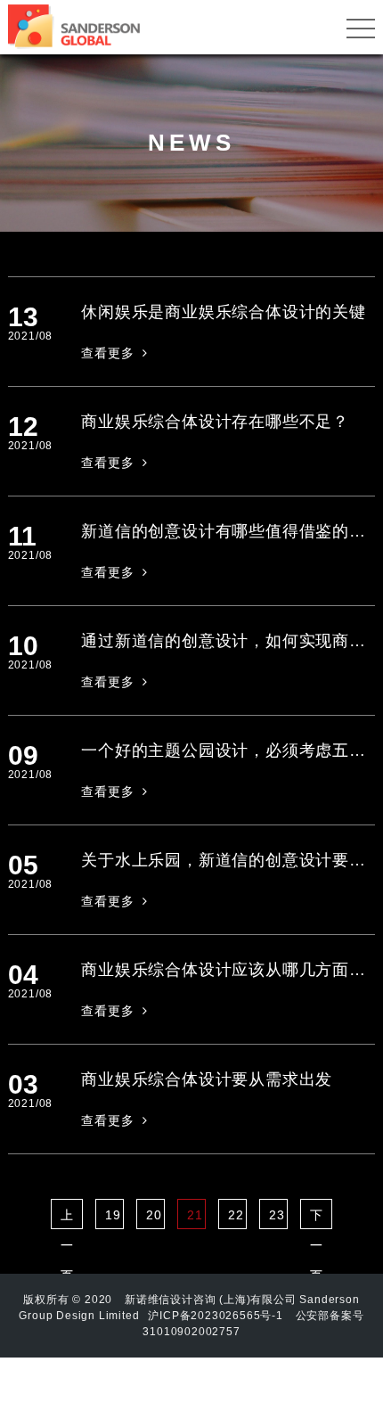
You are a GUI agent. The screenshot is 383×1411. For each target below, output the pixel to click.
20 (154, 1215)
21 (195, 1215)
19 (113, 1215)
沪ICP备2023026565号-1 (215, 1315)
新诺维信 (147, 1299)
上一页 (67, 1218)
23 (277, 1215)
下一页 (316, 1218)
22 (236, 1215)
